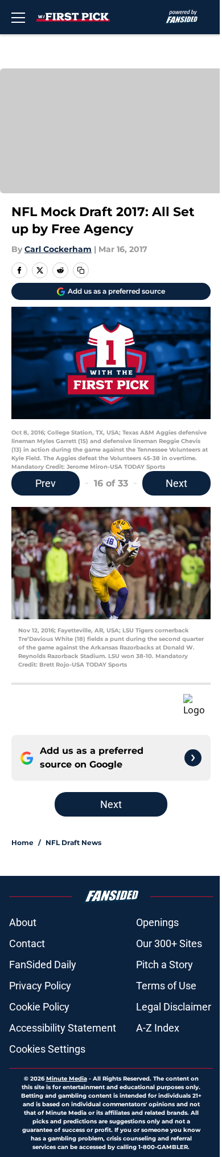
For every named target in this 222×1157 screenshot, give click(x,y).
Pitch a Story (164, 965)
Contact (27, 943)
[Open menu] (18, 17)
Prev (45, 483)
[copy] (81, 270)
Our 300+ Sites (169, 943)
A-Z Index (157, 1028)
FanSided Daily (42, 965)
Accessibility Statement (62, 1028)
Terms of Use (166, 986)
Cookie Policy (39, 1007)
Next (176, 483)
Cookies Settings (47, 1049)
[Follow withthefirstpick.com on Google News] (193, 757)
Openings (157, 922)
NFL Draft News (73, 842)
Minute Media (66, 1078)
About (22, 922)
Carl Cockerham (58, 249)
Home (22, 842)
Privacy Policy (40, 986)
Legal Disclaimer (173, 1007)
